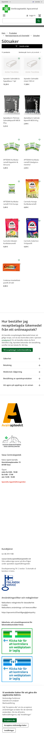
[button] (22, 46)
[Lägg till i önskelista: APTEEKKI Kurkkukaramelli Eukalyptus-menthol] (39, 140)
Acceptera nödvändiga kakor (15, 725)
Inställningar (9, 730)
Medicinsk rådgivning (12, 372)
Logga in (32, 15)
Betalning (7, 365)
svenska (37, 2)
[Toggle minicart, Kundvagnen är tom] (40, 15)
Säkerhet (7, 358)
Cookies (5, 605)
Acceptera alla (9, 720)
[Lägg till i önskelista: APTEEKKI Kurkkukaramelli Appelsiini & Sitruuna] (19, 140)
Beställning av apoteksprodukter (17, 378)
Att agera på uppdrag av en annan (18, 385)
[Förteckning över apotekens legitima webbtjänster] (22, 641)
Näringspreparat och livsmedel (17, 35)
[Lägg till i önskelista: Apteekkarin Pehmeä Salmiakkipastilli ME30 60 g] (19, 98)
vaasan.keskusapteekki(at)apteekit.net (16, 559)
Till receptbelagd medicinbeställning (17, 350)
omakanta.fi (6, 340)
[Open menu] (4, 15)
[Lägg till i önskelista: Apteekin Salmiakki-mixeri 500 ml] (39, 58)
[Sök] (39, 20)
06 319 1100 (9, 554)
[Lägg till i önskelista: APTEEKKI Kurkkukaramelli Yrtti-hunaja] (19, 181)
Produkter (13, 33)
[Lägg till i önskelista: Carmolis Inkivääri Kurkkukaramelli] (19, 221)
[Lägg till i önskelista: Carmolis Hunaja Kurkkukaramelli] (39, 181)
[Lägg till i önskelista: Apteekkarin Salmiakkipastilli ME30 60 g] (39, 98)
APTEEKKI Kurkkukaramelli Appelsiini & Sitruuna (11, 162)
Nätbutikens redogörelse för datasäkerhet (18, 602)
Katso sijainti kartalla (10, 460)
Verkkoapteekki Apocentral (24, 8)
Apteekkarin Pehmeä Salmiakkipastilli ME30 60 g (11, 120)
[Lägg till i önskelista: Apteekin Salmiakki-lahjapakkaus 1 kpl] (19, 58)
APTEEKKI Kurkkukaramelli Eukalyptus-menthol (31, 162)
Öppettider (5, 2)
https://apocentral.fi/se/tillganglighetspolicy (18, 612)
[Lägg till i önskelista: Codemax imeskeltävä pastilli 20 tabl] (19, 260)
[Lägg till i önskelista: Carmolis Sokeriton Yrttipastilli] (39, 221)
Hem (3, 33)
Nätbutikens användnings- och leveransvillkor (19, 607)
